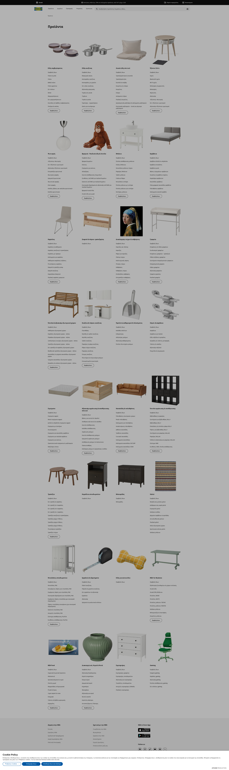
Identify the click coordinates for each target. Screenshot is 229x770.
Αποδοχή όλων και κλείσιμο (52, 764)
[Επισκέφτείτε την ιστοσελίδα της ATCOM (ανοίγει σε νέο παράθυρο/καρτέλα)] (219, 768)
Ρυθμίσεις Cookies (11, 764)
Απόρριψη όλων (31, 764)
